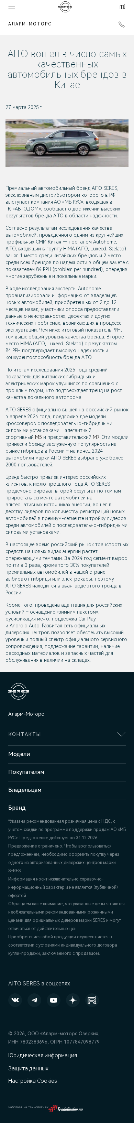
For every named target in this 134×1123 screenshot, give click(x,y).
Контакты (121, 7)
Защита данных (28, 1068)
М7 (96, 437)
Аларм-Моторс (30, 24)
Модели (19, 754)
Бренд (17, 808)
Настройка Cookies (32, 1081)
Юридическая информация (42, 1055)
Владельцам (24, 790)
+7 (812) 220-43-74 (120, 24)
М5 (38, 437)
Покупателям (26, 772)
